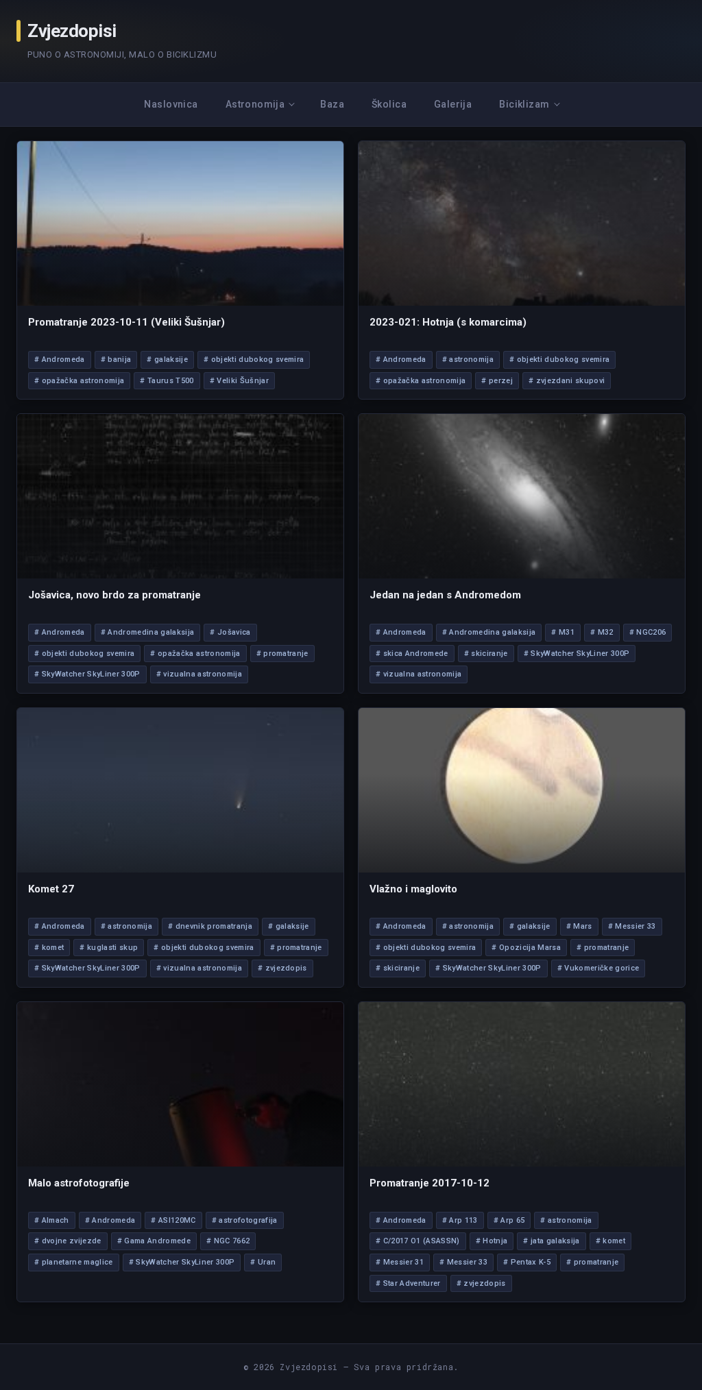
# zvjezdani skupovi (567, 380)
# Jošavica (230, 632)
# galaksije (167, 359)
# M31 (562, 632)
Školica (389, 104)
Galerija (453, 104)
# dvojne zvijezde (67, 1240)
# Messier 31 (400, 1262)
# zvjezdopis (282, 968)
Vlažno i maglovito (413, 889)
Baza (332, 104)
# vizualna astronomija (199, 674)
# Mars (579, 926)
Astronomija (255, 104)
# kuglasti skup (109, 947)
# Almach (51, 1220)
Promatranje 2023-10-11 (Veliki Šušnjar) (126, 322)
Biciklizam (524, 104)
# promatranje (282, 653)
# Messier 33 (632, 926)
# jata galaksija (551, 1240)
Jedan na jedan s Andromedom (445, 595)
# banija (116, 359)
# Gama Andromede (154, 1240)
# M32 (602, 632)
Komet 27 (51, 889)
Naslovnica (170, 104)
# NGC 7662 (228, 1240)
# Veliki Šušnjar (239, 380)
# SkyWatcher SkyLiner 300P (87, 674)
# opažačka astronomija (79, 380)
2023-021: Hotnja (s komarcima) (448, 322)
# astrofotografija (245, 1220)
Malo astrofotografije (79, 1183)
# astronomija (468, 359)
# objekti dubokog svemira (254, 359)
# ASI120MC (173, 1220)
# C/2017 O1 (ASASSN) (418, 1240)
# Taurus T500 (166, 380)
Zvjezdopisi (72, 31)
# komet (49, 947)
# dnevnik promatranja (210, 926)
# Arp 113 (460, 1220)
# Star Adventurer (408, 1283)
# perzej (497, 380)
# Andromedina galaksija (148, 632)
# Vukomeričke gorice (598, 968)
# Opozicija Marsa (526, 947)
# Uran (263, 1262)
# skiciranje (486, 653)
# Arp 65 (509, 1220)
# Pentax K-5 (526, 1262)
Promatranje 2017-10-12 (429, 1183)
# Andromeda (59, 359)
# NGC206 (647, 632)
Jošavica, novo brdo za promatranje (114, 595)
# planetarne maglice (73, 1262)
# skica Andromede (412, 653)
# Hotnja (492, 1240)
